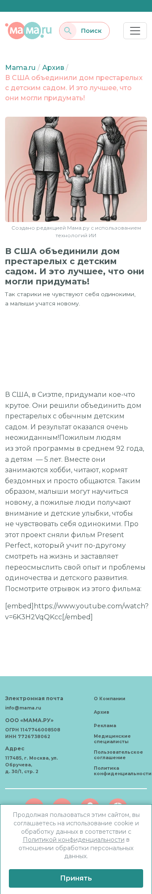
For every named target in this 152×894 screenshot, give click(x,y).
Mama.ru (20, 68)
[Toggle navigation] (135, 30)
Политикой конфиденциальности (74, 839)
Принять (76, 878)
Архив (53, 68)
